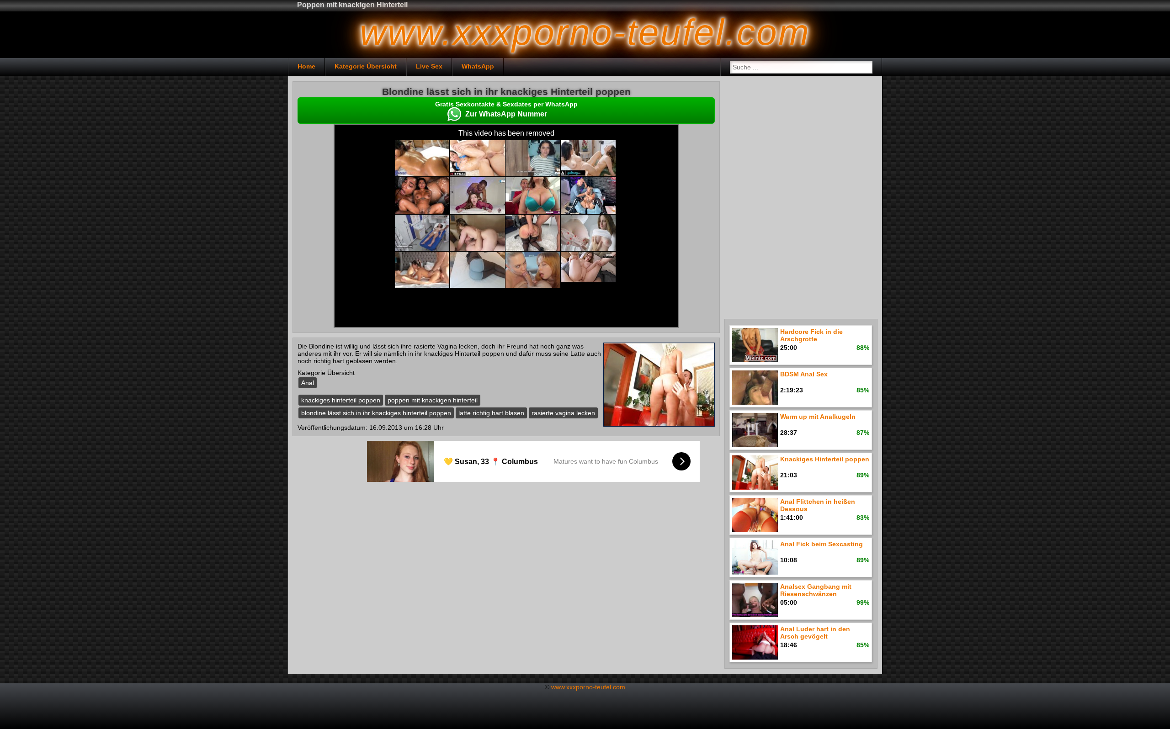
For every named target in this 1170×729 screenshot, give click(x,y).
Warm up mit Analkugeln (818, 416)
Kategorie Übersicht (366, 66)
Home (306, 66)
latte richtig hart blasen (491, 413)
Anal (307, 382)
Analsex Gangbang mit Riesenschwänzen (815, 590)
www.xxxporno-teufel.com (588, 687)
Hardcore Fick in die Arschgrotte (811, 335)
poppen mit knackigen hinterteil (433, 400)
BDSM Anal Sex (804, 374)
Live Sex (429, 66)
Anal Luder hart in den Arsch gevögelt (815, 632)
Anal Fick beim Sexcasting (821, 544)
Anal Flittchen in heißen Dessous (817, 505)
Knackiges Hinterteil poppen (824, 459)
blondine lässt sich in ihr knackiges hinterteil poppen (376, 413)
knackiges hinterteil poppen (340, 400)
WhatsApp (478, 66)
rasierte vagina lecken (563, 413)
